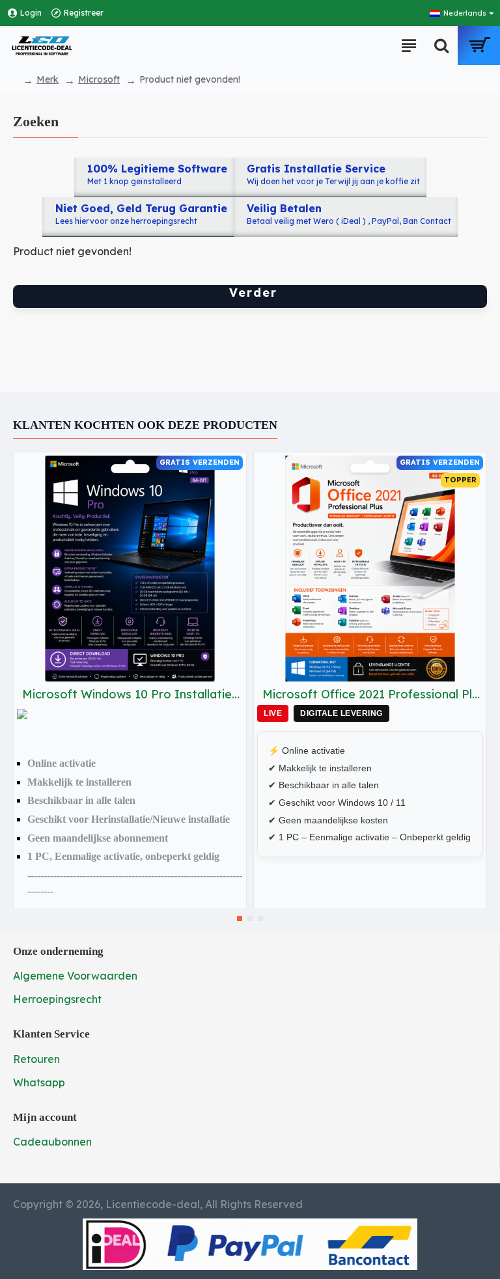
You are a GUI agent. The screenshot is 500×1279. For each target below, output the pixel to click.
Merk (47, 79)
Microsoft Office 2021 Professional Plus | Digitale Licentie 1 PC (372, 694)
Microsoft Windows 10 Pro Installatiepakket (132, 694)
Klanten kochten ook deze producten (145, 425)
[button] (239, 918)
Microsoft (99, 79)
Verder (253, 292)
